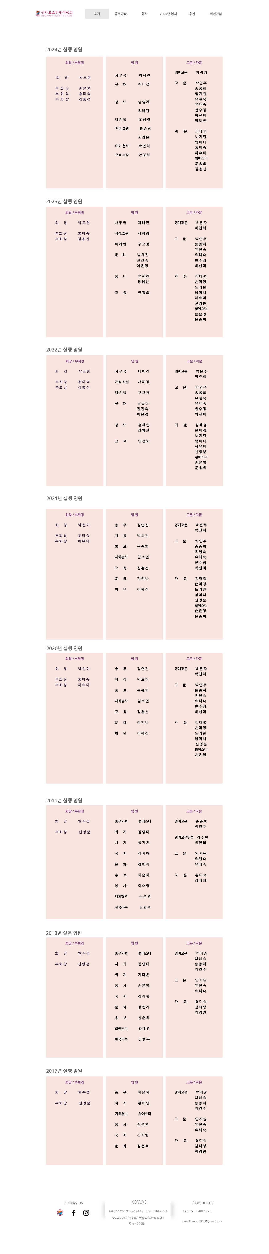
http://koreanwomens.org (148, 1217)
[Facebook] (73, 1213)
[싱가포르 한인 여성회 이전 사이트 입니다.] (60, 1213)
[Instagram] (86, 1213)
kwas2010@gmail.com (206, 1221)
